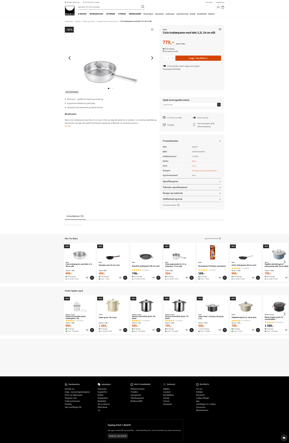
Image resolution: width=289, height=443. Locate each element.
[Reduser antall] (165, 58)
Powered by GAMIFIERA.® (73, 225)
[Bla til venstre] (69, 58)
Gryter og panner (88, 21)
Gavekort (167, 392)
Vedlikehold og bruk (172, 199)
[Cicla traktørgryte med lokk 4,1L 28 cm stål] (80, 252)
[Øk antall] (172, 58)
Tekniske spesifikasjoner (175, 187)
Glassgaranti (136, 395)
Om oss (199, 389)
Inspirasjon (170, 14)
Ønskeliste (102, 401)
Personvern (200, 407)
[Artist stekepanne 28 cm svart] (246, 252)
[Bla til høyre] (152, 58)
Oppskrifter (102, 392)
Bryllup (193, 14)
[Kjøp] (92, 278)
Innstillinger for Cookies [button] (206, 404)
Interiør (166, 398)
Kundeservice (220, 2)
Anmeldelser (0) (75, 216)
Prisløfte (170, 125)
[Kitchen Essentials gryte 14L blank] (146, 304)
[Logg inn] (218, 7)
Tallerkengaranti (137, 398)
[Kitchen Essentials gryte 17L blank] (179, 304)
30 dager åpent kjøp (73, 2)
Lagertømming (182, 14)
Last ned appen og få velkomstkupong (205, 125)
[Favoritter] (87, 278)
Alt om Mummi (104, 404)
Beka (165, 29)
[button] (220, 29)
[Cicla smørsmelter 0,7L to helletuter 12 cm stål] (179, 252)
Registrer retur (71, 398)
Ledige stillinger (202, 398)
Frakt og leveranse (72, 401)
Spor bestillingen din (73, 407)
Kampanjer (159, 14)
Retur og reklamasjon (73, 395)
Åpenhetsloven (202, 410)
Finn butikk (209, 2)
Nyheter (211, 14)
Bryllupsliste (103, 398)
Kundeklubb (202, 14)
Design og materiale (173, 193)
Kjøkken (78, 21)
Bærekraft (200, 395)
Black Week (102, 407)
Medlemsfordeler (138, 389)
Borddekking (168, 395)
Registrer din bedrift (118, 436)
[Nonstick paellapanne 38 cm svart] (146, 252)
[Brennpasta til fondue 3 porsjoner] (212, 252)
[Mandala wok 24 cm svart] (113, 252)
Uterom (166, 401)
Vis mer (68, 126)
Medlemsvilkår (136, 401)
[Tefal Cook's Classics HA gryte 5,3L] (212, 304)
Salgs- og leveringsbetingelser (77, 392)
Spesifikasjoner (170, 181)
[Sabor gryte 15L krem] (113, 304)
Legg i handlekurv (198, 58)
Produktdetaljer (170, 140)
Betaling (68, 404)
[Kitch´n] (69, 10)
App (197, 401)
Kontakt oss (70, 389)
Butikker (199, 392)
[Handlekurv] (222, 7)
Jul (99, 410)
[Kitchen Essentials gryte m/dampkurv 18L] (80, 304)
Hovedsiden (69, 21)
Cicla (194, 165)
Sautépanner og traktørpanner (107, 21)
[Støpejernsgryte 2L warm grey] (246, 304)
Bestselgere (148, 14)
